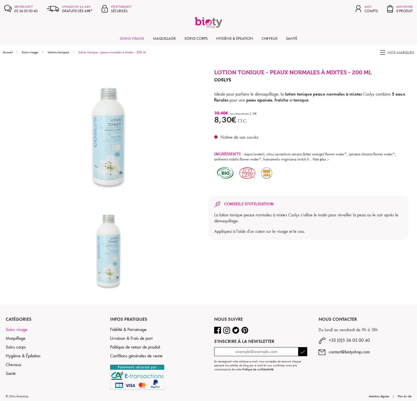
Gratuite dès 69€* (77, 9)
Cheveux (269, 38)
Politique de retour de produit (135, 347)
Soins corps (196, 38)
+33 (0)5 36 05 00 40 (347, 340)
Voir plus (320, 159)
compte (371, 9)
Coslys (222, 80)
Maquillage (164, 38)
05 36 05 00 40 (25, 9)
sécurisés (121, 9)
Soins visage (132, 38)
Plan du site (404, 396)
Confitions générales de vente (136, 356)
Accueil (8, 52)
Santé (291, 38)
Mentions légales (379, 396)
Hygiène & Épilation (234, 38)
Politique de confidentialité (257, 369)
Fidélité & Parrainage (128, 329)
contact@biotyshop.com (347, 352)
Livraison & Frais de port (131, 338)
